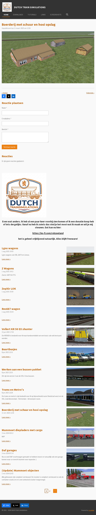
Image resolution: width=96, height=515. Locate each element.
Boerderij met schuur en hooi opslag (25, 410)
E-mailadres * (6, 118)
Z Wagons (8, 268)
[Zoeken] (67, 14)
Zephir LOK (9, 288)
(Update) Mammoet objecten (20, 470)
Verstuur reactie (9, 147)
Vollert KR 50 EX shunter (17, 329)
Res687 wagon (11, 309)
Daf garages (9, 450)
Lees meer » (6, 259)
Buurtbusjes (9, 349)
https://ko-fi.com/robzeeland (48, 233)
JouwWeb (91, 510)
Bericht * (5, 129)
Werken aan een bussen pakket (21, 369)
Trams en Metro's (13, 389)
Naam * (4, 108)
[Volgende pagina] (55, 491)
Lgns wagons (10, 248)
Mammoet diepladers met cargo (22, 430)
